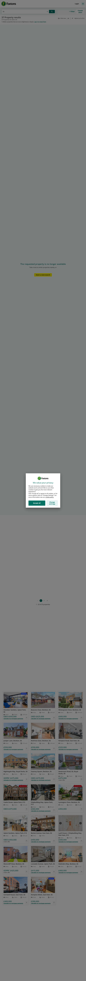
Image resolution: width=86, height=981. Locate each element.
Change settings (52, 503)
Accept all (37, 503)
